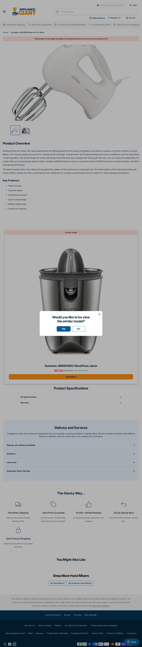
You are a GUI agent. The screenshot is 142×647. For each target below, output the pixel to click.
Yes (64, 328)
